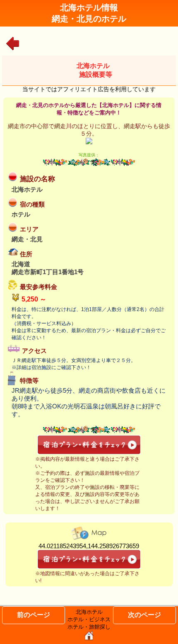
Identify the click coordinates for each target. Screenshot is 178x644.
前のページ (33, 614)
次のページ (144, 614)
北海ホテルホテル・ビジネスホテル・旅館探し (89, 619)
